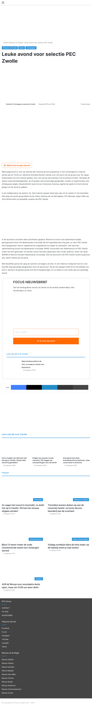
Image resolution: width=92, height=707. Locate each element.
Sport (22, 48)
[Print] (80, 387)
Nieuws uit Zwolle (16, 43)
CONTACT (6, 608)
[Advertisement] (46, 14)
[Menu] (3, 3)
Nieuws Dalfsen (8, 659)
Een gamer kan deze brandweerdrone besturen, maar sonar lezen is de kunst (76, 460)
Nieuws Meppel (8, 671)
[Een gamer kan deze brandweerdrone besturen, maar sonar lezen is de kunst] (76, 448)
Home (5, 43)
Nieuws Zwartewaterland (11, 689)
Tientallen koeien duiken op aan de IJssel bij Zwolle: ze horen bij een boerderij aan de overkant (66, 508)
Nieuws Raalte (7, 682)
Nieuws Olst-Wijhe (9, 674)
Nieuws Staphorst (8, 685)
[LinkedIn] (49, 387)
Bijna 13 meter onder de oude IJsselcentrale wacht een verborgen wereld (20, 547)
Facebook (5, 628)
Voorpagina (31, 48)
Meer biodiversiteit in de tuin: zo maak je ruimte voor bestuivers (33, 364)
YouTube (5, 639)
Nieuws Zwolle (7, 693)
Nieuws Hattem (8, 663)
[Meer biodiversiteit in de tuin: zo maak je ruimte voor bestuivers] (13, 364)
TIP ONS (5, 612)
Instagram (6, 636)
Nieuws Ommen (8, 678)
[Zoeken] (89, 3)
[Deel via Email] (65, 387)
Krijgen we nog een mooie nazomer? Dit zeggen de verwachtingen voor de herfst (44, 460)
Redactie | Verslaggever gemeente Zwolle (20, 104)
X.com (4, 632)
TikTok (4, 647)
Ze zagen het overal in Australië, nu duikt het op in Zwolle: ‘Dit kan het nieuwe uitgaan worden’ (23, 508)
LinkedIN (5, 643)
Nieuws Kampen (8, 667)
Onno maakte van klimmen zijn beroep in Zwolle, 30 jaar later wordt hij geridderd (14, 460)
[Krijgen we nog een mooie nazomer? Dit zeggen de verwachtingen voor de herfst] (46, 448)
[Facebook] (18, 387)
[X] (34, 387)
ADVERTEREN (7, 615)
